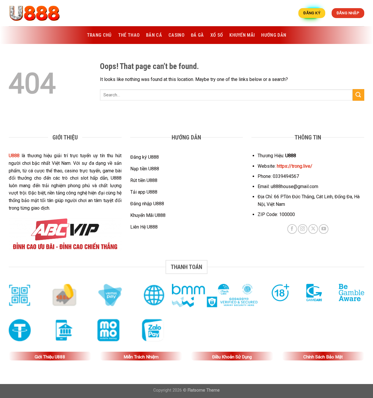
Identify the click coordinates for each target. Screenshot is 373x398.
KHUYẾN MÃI (242, 35)
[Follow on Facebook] (292, 229)
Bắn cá (154, 35)
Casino (176, 35)
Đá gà (197, 35)
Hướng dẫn (273, 35)
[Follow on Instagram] (302, 229)
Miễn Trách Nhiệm (141, 357)
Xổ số (216, 35)
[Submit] (358, 94)
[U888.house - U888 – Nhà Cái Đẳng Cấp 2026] (38, 13)
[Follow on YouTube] (323, 229)
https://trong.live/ (294, 166)
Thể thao (129, 35)
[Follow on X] (313, 229)
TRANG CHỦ (99, 35)
